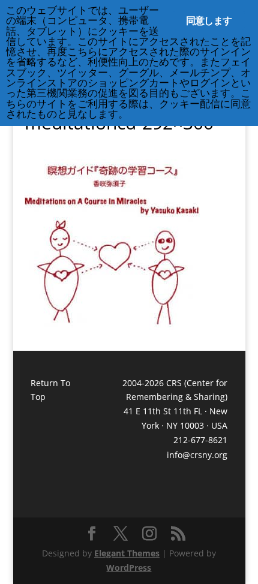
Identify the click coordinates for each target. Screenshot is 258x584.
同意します (209, 20)
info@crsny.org (197, 454)
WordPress (128, 567)
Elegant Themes (127, 553)
